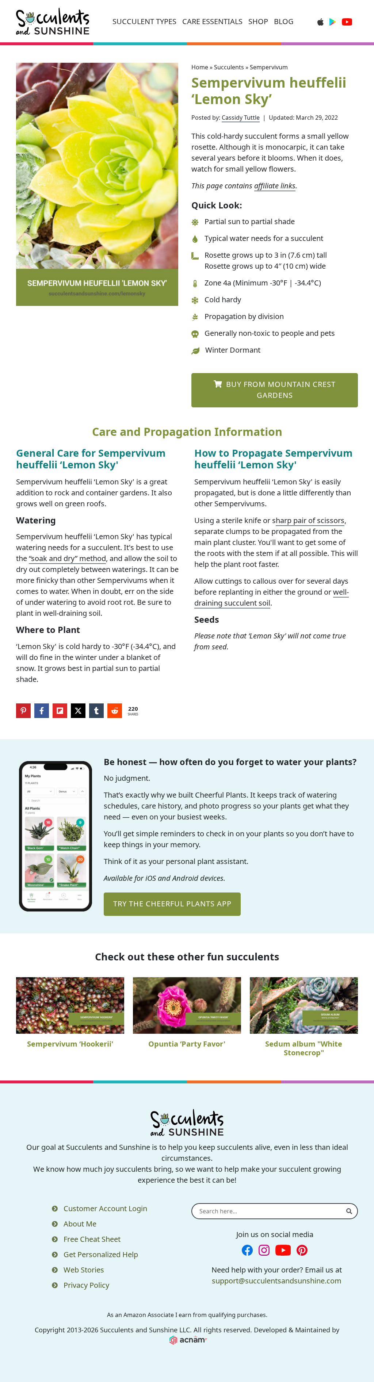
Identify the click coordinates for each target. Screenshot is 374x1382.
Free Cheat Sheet (92, 1239)
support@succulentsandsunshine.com (276, 1281)
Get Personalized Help (101, 1254)
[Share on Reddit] (114, 710)
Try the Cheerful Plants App (172, 904)
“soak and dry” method (67, 558)
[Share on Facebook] (41, 710)
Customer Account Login (105, 1208)
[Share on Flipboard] (60, 710)
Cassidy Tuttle (241, 118)
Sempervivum (269, 67)
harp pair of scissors (310, 520)
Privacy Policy (86, 1285)
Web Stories (84, 1270)
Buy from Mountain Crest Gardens (280, 389)
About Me (80, 1224)
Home (199, 67)
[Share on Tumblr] (96, 710)
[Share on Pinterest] (23, 710)
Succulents (229, 67)
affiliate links (274, 186)
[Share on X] (78, 710)
